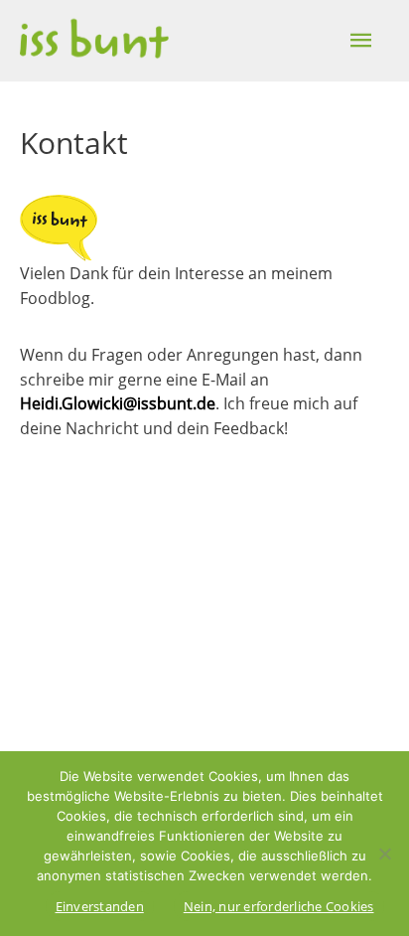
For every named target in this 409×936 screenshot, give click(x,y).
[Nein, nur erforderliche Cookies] (384, 853)
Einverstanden (100, 906)
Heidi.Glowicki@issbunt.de (117, 402)
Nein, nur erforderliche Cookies (279, 906)
